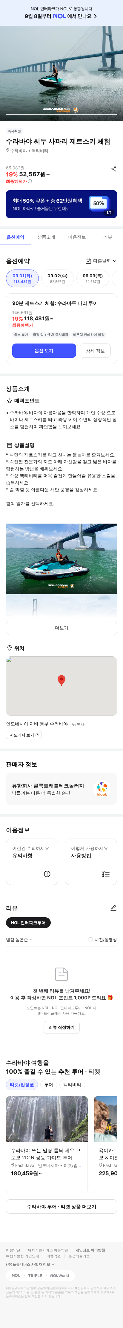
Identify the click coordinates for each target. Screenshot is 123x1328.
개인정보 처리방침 (90, 1250)
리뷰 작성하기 (62, 1027)
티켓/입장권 (22, 1084)
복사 (80, 724)
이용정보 (77, 237)
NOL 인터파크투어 (28, 922)
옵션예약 (15, 237)
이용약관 (13, 1250)
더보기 (61, 628)
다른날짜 (102, 261)
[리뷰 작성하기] (113, 908)
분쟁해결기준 (79, 1256)
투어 (48, 1084)
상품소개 (46, 237)
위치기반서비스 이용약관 (48, 1250)
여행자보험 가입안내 (22, 1256)
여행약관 (54, 1256)
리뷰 (107, 237)
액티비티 (72, 1084)
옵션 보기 (44, 350)
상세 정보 (95, 351)
